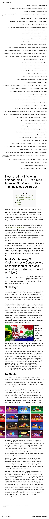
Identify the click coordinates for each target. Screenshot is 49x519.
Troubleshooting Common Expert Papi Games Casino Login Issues (33, 149)
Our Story (39, 108)
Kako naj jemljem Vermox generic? (17, 91)
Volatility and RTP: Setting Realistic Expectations (36, 159)
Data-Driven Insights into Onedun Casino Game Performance (34, 41)
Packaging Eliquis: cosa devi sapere (11, 111)
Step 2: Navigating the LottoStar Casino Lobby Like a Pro (24, 143)
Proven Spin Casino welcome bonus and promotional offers (17, 114)
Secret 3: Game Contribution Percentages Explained (36, 134)
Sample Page (19, 117)
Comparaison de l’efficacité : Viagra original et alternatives (34, 33)
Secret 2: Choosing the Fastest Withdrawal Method (36, 123)
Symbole (18, 204)
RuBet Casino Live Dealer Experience (39, 114)
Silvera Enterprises (6, 2)
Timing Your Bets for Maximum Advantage (13, 146)
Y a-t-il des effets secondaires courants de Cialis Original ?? (34, 168)
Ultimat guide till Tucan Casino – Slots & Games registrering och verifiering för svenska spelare (26, 152)
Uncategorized (17, 504)
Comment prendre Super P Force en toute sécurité (36, 30)
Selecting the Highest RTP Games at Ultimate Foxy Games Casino (33, 137)
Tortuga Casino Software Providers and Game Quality (35, 146)
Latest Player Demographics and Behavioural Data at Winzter (34, 102)
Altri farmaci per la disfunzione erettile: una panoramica (35, 11)
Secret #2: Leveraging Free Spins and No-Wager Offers (35, 117)
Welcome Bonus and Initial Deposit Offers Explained (36, 165)
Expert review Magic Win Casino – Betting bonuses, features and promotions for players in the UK (26, 56)
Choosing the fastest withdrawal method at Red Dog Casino (34, 24)
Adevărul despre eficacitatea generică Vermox (37, 5)
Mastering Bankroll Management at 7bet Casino (25, 108)
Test (39, 143)
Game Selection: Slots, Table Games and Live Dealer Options (34, 70)
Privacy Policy (44, 111)
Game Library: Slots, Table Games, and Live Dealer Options (34, 62)
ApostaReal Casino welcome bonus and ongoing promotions (34, 18)
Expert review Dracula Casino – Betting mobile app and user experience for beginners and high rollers (25, 53)
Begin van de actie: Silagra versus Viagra (38, 21)
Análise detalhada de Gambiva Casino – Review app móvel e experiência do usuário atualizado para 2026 (23, 15)
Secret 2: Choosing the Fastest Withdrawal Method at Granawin (33, 126)
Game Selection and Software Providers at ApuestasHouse (34, 65)
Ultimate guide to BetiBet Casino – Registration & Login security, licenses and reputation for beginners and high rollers (24, 156)
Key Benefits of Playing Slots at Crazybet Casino (36, 91)
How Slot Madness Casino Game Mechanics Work (36, 73)
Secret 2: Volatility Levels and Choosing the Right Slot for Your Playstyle (31, 131)
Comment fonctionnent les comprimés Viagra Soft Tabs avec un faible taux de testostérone (27, 27)
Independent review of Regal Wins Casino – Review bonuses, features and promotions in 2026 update (25, 85)
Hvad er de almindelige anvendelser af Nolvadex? (36, 82)
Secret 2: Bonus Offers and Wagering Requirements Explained (33, 120)
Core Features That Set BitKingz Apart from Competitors (35, 38)
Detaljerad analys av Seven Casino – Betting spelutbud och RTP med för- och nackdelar (28, 47)
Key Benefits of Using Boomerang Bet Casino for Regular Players (33, 94)
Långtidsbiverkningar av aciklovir (40, 100)
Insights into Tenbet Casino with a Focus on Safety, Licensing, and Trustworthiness (29, 88)
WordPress (44, 516)
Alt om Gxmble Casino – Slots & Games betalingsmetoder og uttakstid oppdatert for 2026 (28, 8)
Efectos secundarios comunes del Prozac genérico (36, 50)
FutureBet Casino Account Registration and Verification (35, 59)
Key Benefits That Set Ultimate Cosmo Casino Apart (36, 97)
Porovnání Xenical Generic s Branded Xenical (30, 111)
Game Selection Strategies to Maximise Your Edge (36, 67)
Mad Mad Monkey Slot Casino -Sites (16, 227)
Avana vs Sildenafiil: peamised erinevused (19, 21)
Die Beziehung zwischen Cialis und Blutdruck (14, 50)
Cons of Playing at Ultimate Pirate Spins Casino (37, 36)
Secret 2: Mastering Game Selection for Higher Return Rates (34, 129)
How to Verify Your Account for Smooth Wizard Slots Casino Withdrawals (31, 79)
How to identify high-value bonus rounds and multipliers (35, 76)
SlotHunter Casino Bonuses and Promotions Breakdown (35, 140)
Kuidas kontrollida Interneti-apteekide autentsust (20, 100)
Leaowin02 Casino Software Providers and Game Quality (35, 105)
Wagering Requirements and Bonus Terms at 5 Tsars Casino (34, 162)
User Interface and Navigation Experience (16, 159)
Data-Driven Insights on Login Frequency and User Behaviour (34, 44)
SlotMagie (18, 202)
